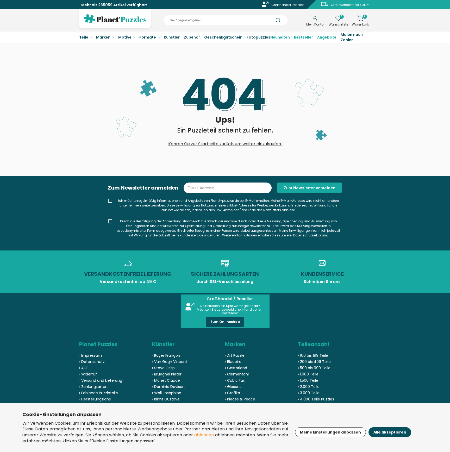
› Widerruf (88, 374)
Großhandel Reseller (287, 5)
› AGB (84, 368)
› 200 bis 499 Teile (314, 361)
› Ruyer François (166, 355)
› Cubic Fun (235, 380)
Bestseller (303, 37)
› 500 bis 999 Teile (314, 368)
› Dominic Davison (168, 386)
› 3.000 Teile (309, 393)
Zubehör (192, 37)
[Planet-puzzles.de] (115, 23)
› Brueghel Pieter (167, 374)
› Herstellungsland (95, 399)
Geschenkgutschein (223, 37)
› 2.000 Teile (309, 386)
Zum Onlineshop (225, 321)
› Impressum (90, 355)
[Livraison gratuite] (324, 6)
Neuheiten (280, 37)
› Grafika (232, 393)
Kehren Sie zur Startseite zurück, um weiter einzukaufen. (225, 144)
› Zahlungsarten (93, 386)
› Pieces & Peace (240, 399)
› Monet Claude (166, 380)
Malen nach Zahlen (352, 37)
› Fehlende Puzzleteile (98, 393)
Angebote (326, 37)
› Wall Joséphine (166, 393)
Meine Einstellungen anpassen (330, 432)
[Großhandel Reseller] (265, 6)
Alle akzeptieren (389, 432)
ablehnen (204, 435)
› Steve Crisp (163, 368)
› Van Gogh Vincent (169, 361)
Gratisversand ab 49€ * (350, 5)
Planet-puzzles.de (225, 200)
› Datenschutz (92, 361)
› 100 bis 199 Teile (313, 355)
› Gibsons (233, 386)
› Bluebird (233, 361)
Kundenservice (191, 235)
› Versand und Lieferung (100, 380)
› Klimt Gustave (166, 399)
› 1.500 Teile (308, 380)
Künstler (172, 37)
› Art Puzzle (235, 355)
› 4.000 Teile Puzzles (316, 399)
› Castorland (236, 368)
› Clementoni (237, 374)
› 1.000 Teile (308, 374)
